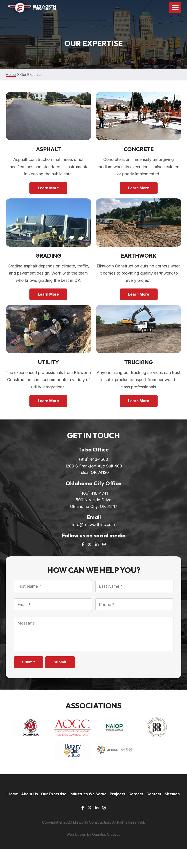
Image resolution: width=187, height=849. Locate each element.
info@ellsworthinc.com (93, 524)
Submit (28, 662)
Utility (48, 362)
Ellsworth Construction (31, 7)
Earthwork (138, 255)
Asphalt (48, 149)
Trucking (138, 362)
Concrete (139, 149)
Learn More (48, 188)
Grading (48, 255)
